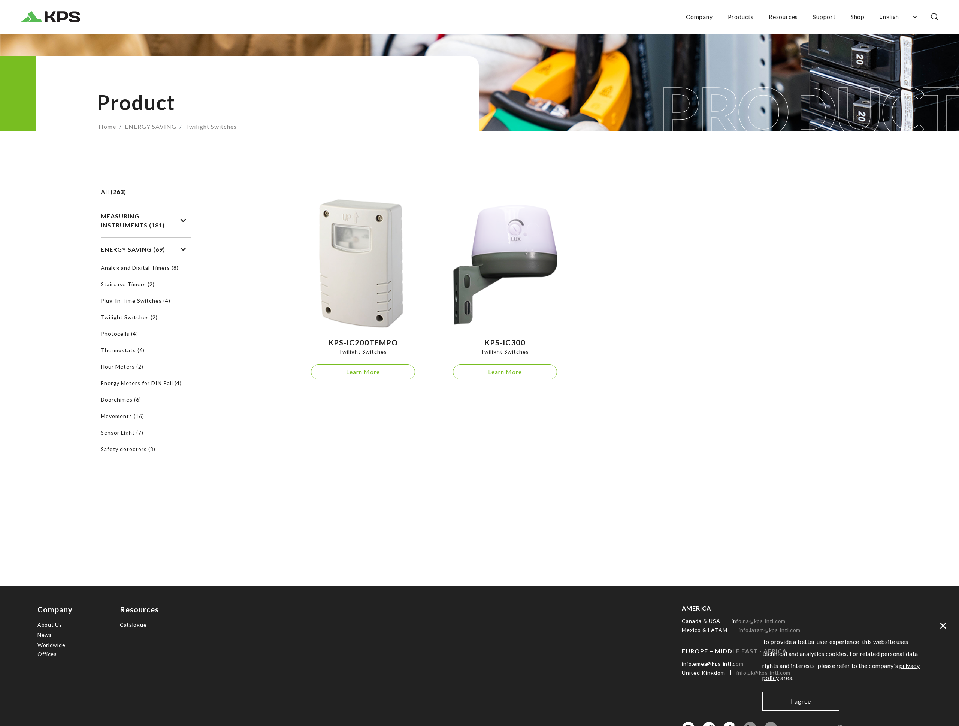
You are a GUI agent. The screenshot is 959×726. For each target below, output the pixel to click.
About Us (49, 624)
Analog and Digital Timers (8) (140, 267)
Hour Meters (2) (122, 366)
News (44, 635)
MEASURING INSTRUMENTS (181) (133, 220)
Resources (783, 16)
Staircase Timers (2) (128, 284)
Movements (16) (122, 416)
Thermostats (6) (123, 350)
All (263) (113, 191)
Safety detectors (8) (128, 449)
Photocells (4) (119, 333)
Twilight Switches (211, 126)
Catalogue (133, 624)
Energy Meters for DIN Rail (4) (141, 383)
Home (107, 126)
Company (699, 16)
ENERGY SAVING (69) (133, 249)
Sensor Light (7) (122, 432)
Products (741, 16)
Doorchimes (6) (121, 399)
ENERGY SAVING (150, 126)
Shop (858, 16)
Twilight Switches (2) (129, 317)
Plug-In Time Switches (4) (135, 300)
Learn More (363, 371)
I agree (801, 701)
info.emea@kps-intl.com (712, 663)
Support (824, 16)
